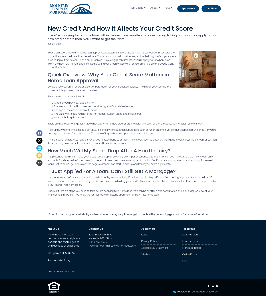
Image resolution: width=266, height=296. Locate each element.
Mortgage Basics (192, 247)
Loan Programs (191, 234)
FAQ (168, 7)
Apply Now (188, 8)
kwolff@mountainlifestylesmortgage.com (112, 245)
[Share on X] (39, 141)
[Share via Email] (39, 155)
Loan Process (190, 241)
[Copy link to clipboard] (39, 163)
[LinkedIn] (213, 286)
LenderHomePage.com (205, 291)
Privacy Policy (149, 241)
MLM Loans (136, 7)
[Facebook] (208, 286)
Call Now (211, 8)
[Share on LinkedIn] (39, 148)
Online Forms (189, 254)
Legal (144, 234)
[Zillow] (217, 286)
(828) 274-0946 (98, 242)
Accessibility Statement (154, 247)
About (154, 7)
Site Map (146, 254)
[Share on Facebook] (39, 133)
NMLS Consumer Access (62, 271)
